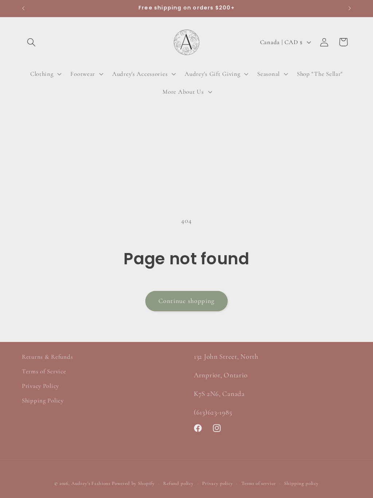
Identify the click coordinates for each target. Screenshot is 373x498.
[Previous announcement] (23, 8)
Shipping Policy (43, 400)
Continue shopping (186, 301)
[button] (31, 42)
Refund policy (178, 483)
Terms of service (259, 483)
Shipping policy (301, 483)
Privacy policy (217, 483)
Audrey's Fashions (90, 483)
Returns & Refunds (47, 357)
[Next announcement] (350, 8)
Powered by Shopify (133, 483)
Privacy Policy (40, 386)
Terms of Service (44, 371)
